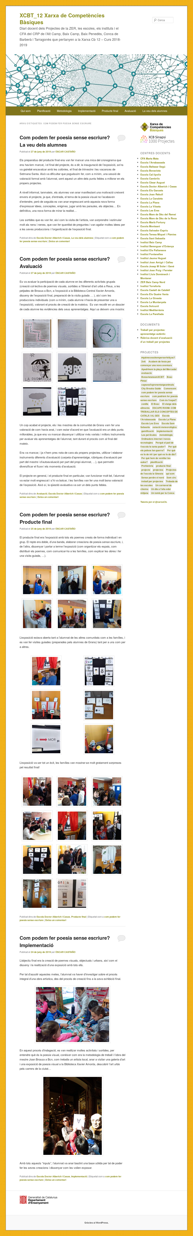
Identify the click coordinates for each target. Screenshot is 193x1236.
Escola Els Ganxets (151, 190)
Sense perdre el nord (152, 477)
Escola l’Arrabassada (152, 162)
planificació (156, 462)
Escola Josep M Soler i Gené (157, 266)
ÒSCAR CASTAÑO (65, 151)
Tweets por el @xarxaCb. (153, 502)
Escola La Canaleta (151, 198)
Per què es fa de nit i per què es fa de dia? (158, 452)
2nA (143, 361)
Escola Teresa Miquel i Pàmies (158, 234)
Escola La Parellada (152, 314)
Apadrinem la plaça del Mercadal (158, 369)
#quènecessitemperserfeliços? (158, 357)
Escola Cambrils (150, 178)
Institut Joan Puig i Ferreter (156, 270)
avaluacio (146, 373)
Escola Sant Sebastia (152, 238)
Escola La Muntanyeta (153, 302)
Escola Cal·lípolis (150, 174)
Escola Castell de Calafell (155, 290)
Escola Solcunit (149, 306)
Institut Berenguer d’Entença (157, 246)
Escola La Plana (149, 202)
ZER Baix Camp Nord (152, 282)
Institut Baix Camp (151, 242)
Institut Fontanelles (151, 254)
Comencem (170, 388)
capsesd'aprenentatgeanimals (157, 384)
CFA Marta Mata (149, 158)
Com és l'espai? (168, 400)
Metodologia (64, 111)
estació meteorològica (165, 427)
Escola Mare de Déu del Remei (158, 214)
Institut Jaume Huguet (153, 258)
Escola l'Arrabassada (155, 417)
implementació (164, 431)
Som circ (171, 477)
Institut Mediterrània (152, 310)
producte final (163, 465)
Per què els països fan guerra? (158, 448)
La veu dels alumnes (154, 111)
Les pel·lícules (149, 435)
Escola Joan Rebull (151, 194)
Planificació (44, 111)
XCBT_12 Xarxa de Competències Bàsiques (62, 18)
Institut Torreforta (150, 286)
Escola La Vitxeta (150, 206)
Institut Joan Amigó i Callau (156, 262)
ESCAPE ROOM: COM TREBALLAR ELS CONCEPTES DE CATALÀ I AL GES (159, 411)
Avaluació (130, 111)
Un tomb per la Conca (162, 493)
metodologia (166, 435)
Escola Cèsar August (152, 182)
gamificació (147, 431)
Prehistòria (147, 465)
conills (144, 404)
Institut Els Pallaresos (153, 250)
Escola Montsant (150, 226)
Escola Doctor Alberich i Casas (53, 237)
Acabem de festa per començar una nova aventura (156, 363)
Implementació (87, 111)
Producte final (110, 111)
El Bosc (155, 404)
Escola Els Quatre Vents (154, 294)
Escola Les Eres (149, 210)
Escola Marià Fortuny (152, 222)
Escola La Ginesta (151, 298)
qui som (170, 473)
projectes (158, 469)
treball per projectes (152, 481)
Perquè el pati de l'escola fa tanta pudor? (157, 444)
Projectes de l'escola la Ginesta (158, 471)
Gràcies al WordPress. (96, 1222)
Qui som (26, 111)
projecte (145, 469)
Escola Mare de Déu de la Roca (158, 218)
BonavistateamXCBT (152, 377)
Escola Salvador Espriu (154, 230)
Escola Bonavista (150, 170)
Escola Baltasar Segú (152, 166)
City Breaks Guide (151, 388)
